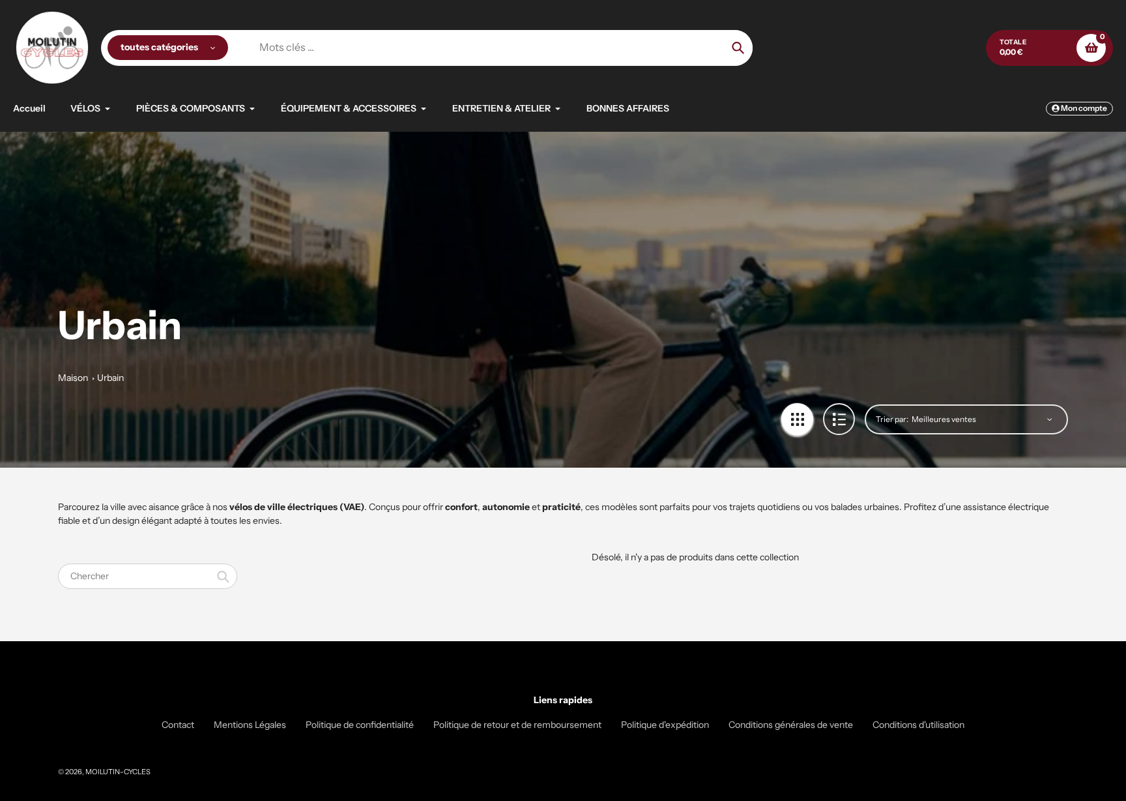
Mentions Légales (250, 725)
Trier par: (892, 419)
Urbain (110, 378)
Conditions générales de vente (791, 725)
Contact (178, 725)
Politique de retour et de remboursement (517, 725)
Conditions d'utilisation (918, 725)
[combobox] (147, 576)
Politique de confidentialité (360, 725)
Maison (73, 378)
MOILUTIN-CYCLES (118, 771)
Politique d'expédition (665, 725)
